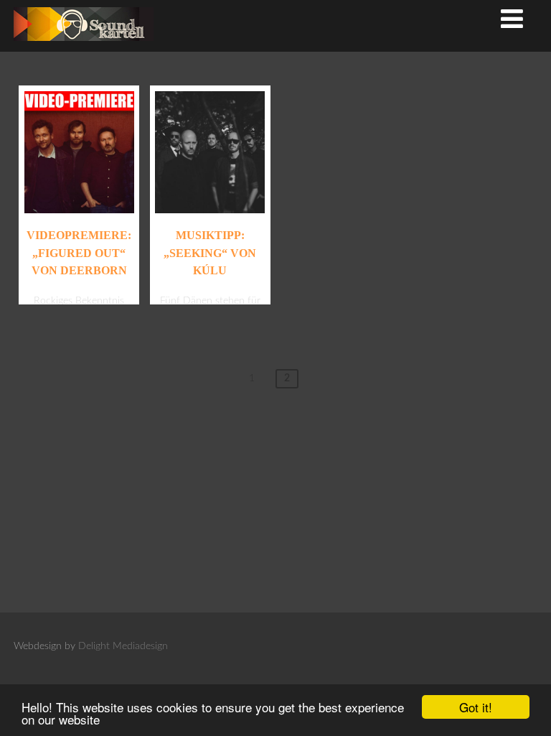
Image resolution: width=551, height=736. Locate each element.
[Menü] (512, 20)
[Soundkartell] (84, 44)
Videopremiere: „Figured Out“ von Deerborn (79, 252)
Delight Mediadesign (123, 646)
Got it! (475, 707)
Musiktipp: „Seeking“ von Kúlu (210, 252)
